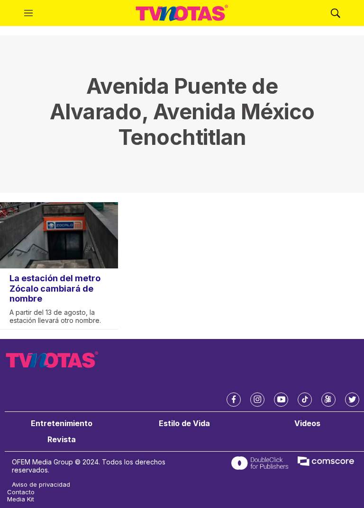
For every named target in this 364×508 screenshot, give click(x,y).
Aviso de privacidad (41, 484)
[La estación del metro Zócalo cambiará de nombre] (59, 235)
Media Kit (20, 499)
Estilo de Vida (184, 423)
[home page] (182, 13)
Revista (61, 439)
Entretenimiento (61, 423)
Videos (307, 423)
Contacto (21, 492)
